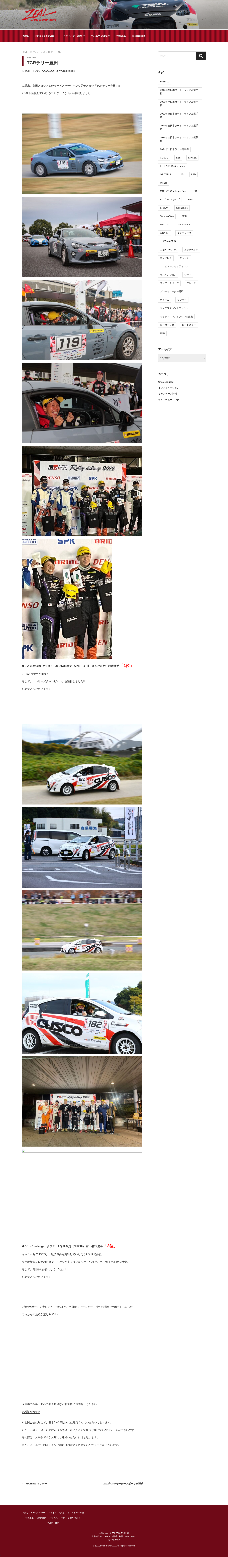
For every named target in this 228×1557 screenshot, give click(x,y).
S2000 (190, 199)
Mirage (163, 182)
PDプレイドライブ (170, 199)
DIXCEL (192, 157)
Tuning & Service (44, 35)
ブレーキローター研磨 (171, 291)
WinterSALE (183, 224)
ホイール (164, 299)
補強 (162, 333)
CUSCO (164, 157)
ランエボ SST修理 (100, 35)
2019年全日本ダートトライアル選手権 (179, 92)
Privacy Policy (53, 1523)
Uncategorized (166, 382)
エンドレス (166, 258)
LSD (193, 174)
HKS (181, 174)
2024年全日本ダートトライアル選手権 (179, 139)
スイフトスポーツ (169, 283)
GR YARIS (165, 174)
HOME (25, 35)
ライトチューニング (168, 399)
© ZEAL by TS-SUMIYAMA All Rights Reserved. (114, 1546)
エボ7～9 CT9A (168, 249)
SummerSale (167, 216)
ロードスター (189, 325)
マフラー (182, 299)
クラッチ (184, 258)
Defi (178, 157)
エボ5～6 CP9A (168, 241)
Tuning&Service (38, 1513)
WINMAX (165, 224)
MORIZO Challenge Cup (173, 191)
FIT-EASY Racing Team (172, 166)
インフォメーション (168, 387)
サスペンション (168, 274)
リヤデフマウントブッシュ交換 (176, 316)
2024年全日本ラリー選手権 (174, 149)
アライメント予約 (57, 1518)
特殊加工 (121, 35)
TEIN (184, 216)
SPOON (164, 207)
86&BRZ (164, 81)
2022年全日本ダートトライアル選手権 (179, 115)
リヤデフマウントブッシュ (174, 308)
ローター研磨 (167, 325)
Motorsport (138, 35)
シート (187, 274)
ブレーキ (191, 283)
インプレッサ (184, 233)
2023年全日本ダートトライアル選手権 (179, 127)
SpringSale (182, 207)
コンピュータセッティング (174, 266)
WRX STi (164, 233)
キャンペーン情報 (167, 393)
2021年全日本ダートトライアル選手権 (179, 103)
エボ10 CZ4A (191, 249)
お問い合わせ (31, 1412)
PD (195, 191)
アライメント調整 (72, 35)
